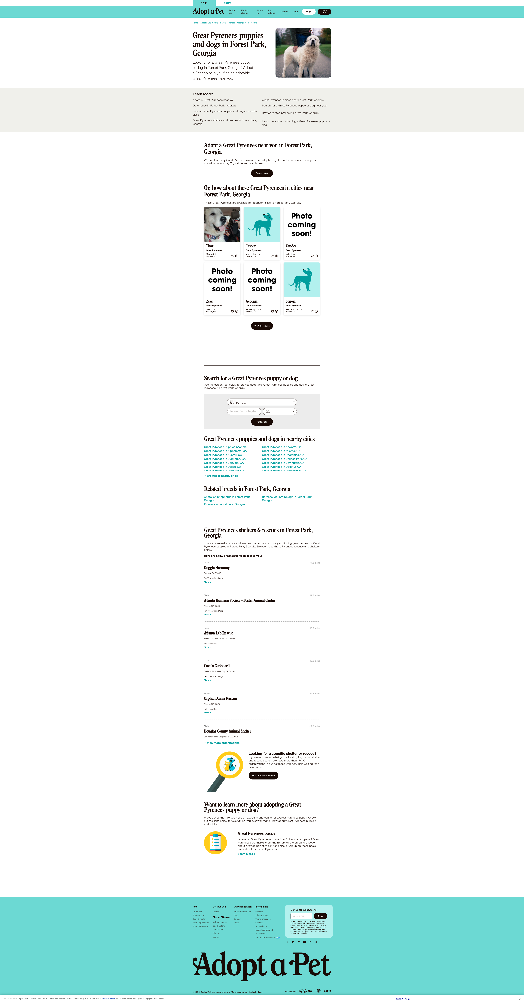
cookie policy (109, 999)
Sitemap (259, 912)
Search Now (262, 173)
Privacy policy (261, 915)
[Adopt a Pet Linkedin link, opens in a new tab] (316, 942)
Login (308, 11)
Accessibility (261, 926)
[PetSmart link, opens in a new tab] (305, 991)
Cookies (259, 922)
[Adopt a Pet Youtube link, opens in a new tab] (305, 942)
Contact (237, 919)
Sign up (324, 11)
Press (236, 922)
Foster (285, 11)
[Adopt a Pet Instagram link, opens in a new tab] (311, 942)
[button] (232, 256)
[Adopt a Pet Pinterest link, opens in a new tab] (299, 942)
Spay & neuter (199, 919)
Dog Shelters (219, 926)
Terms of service (263, 919)
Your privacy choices (265, 937)
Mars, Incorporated (264, 930)
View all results (262, 325)
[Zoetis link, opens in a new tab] (327, 991)
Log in (215, 937)
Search (262, 421)
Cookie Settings (255, 992)
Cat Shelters (218, 929)
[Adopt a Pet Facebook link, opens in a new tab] (288, 942)
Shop (295, 11)
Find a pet (197, 912)
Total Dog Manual (201, 922)
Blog (236, 915)
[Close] (520, 999)
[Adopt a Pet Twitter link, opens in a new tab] (294, 942)
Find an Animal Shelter (263, 775)
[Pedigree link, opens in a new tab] (318, 991)
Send (320, 916)
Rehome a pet (199, 915)
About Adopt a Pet (242, 912)
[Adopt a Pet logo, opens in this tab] (262, 969)
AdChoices (260, 933)
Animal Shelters (220, 922)
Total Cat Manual (200, 926)
